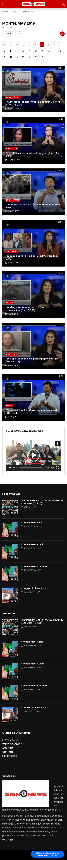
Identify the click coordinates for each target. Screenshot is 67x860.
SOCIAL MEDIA (11, 251)
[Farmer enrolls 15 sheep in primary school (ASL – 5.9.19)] (33, 191)
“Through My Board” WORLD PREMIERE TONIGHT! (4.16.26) (42, 502)
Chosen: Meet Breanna (34, 566)
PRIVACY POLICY (10, 740)
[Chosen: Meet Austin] (10, 551)
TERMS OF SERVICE (12, 744)
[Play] (9, 467)
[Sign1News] (33, 4)
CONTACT (7, 752)
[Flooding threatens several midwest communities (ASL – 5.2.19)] (33, 294)
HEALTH (9, 405)
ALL (4, 44)
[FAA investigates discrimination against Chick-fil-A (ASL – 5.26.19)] (33, 89)
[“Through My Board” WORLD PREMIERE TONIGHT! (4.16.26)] (10, 507)
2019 (15, 11)
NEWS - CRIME (12, 149)
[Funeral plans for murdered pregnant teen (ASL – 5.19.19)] (33, 140)
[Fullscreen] (57, 467)
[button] (33, 455)
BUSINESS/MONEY (13, 97)
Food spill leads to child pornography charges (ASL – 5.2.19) (32, 360)
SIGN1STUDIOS (9, 756)
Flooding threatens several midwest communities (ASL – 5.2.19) (25, 309)
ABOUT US (7, 748)
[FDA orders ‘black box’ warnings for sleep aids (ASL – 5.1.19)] (33, 397)
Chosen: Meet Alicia (32, 522)
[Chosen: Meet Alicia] (10, 529)
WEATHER (9, 303)
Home (5, 11)
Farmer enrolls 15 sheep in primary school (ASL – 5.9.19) (32, 206)
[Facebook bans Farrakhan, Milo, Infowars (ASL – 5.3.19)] (33, 243)
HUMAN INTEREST (13, 200)
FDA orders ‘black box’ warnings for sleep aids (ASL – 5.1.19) (31, 412)
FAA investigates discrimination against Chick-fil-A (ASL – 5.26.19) (33, 103)
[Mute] (52, 467)
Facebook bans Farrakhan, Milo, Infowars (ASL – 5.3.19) (32, 257)
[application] (33, 455)
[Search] (63, 4)
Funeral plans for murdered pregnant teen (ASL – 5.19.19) (33, 155)
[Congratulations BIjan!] (10, 595)
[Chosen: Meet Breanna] (10, 573)
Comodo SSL (9, 775)
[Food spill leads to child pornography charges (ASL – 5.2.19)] (33, 346)
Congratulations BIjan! (34, 588)
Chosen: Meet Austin (32, 544)
